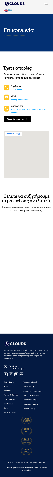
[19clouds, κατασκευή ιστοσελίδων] (14, 3)
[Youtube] (21, 374)
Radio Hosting (29, 409)
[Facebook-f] (6, 374)
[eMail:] (6, 97)
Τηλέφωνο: (17, 86)
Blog (6, 408)
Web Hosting (28, 386)
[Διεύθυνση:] (6, 109)
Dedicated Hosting (31, 395)
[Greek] (10, 10)
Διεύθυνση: (17, 106)
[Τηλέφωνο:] (6, 87)
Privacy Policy (9, 399)
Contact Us (8, 404)
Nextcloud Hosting (30, 404)
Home (6, 386)
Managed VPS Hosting (32, 391)
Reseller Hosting (30, 399)
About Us (7, 390)
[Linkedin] (16, 374)
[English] (6, 10)
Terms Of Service (11, 395)
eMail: (14, 96)
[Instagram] (11, 374)
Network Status (10, 412)
